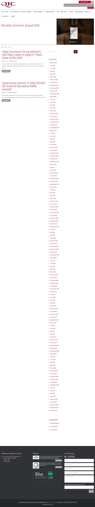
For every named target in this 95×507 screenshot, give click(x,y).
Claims (58, 11)
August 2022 (53, 187)
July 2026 (52, 65)
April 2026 (52, 74)
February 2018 (54, 308)
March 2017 (53, 337)
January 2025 (53, 116)
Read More (58, 460)
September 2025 (54, 94)
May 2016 (52, 362)
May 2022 (52, 193)
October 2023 (53, 159)
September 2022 (54, 184)
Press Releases (54, 426)
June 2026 (52, 68)
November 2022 (54, 178)
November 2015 (54, 379)
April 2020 (52, 235)
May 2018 (52, 300)
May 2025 (52, 105)
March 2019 (53, 272)
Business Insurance (49, 11)
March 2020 (53, 238)
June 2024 (52, 136)
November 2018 (54, 283)
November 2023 (54, 156)
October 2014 (53, 410)
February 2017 (54, 340)
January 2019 (53, 277)
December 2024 (54, 119)
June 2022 (52, 190)
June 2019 (52, 263)
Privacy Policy (50, 504)
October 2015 (53, 382)
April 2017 (52, 334)
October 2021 (53, 209)
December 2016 (54, 345)
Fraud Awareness (79, 11)
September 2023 (54, 161)
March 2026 (53, 77)
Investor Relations (15, 11)
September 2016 (54, 351)
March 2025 (53, 111)
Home (3, 11)
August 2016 (53, 354)
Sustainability (5, 16)
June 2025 (52, 102)
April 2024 (52, 142)
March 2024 (53, 144)
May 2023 (52, 167)
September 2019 (54, 255)
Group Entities (84, 2)
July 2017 (52, 325)
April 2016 (52, 365)
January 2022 (53, 204)
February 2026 (54, 79)
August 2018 (53, 291)
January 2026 (53, 82)
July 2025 (52, 99)
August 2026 (53, 62)
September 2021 (54, 212)
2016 (6, 47)
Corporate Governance (26, 11)
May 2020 (52, 232)
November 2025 (54, 88)
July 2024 (52, 133)
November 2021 (54, 207)
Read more (6, 71)
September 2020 (54, 226)
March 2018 (53, 306)
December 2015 (54, 376)
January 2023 (53, 176)
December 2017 (54, 314)
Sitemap (44, 504)
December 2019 (54, 246)
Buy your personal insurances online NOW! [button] (79, 5)
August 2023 (53, 164)
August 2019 (53, 258)
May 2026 (52, 71)
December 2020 (54, 218)
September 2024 (54, 127)
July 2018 (52, 294)
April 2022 (52, 195)
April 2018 (52, 303)
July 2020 (52, 229)
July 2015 (52, 388)
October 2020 (53, 224)
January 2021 (53, 215)
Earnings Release (54, 423)
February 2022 (54, 201)
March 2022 (53, 198)
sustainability (53, 430)
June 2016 (52, 359)
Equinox (13, 16)
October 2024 (53, 125)
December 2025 (54, 85)
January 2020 (53, 243)
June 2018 (52, 297)
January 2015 (53, 402)
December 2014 (54, 405)
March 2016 (53, 368)
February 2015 (54, 399)
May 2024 (52, 139)
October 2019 (53, 252)
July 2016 (52, 357)
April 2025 (52, 108)
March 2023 (53, 170)
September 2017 (54, 320)
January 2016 (53, 373)
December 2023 (54, 153)
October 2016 (53, 348)
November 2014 (54, 407)
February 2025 (54, 113)
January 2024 (53, 150)
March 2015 (53, 396)
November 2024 (54, 122)
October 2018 (53, 286)
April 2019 (52, 269)
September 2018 (54, 289)
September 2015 (54, 385)
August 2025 (53, 96)
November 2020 (54, 221)
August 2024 (53, 130)
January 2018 (53, 311)
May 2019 (52, 266)
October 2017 (53, 317)
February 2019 (54, 275)
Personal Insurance (38, 11)
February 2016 (54, 371)
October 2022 (53, 181)
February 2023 (54, 173)
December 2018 (54, 280)
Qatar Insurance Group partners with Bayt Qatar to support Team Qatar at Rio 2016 (22, 55)
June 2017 (52, 328)
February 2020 (54, 241)
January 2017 (53, 342)
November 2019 (54, 249)
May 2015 (52, 393)
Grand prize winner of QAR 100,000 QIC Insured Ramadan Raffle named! (23, 86)
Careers (90, 8)
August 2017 (53, 323)
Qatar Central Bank (52, 502)
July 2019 (52, 260)
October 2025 (53, 91)
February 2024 (54, 147)
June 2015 (52, 390)
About (6, 11)
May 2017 (52, 331)
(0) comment (14, 61)
